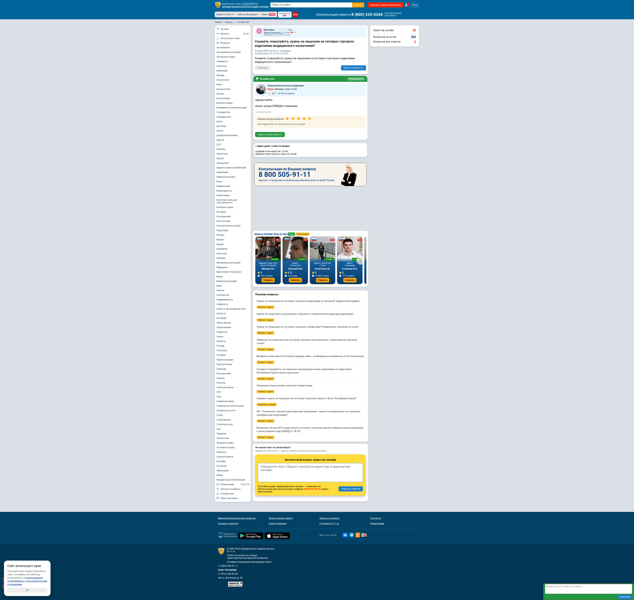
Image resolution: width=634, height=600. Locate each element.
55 (414, 30)
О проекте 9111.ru (329, 523)
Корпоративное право (228, 225)
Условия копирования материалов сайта (249, 562)
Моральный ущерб (226, 281)
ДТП (218, 144)
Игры (219, 181)
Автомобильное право (228, 52)
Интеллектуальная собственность (226, 201)
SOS (295, 14)
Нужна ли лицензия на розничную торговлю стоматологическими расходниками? (305, 313)
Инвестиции (222, 195)
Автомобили (223, 47)
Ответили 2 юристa (267, 404)
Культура (221, 253)
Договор (221, 126)
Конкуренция (223, 216)
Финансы (221, 452)
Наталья (269, 29)
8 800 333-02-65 (312, 489)
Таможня (221, 433)
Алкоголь (221, 66)
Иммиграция (223, 186)
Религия (220, 382)
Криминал (222, 248)
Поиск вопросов (277, 523)
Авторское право (225, 56)
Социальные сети (225, 410)
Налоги (220, 290)
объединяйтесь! (250, 4)
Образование (223, 327)
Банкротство (223, 89)
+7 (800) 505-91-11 (228, 566)
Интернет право (225, 207)
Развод (220, 378)
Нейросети (222, 304)
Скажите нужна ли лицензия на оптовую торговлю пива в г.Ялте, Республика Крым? (306, 398)
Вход (415, 5)
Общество (222, 332)
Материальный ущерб (228, 262)
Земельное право (225, 177)
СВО (218, 392)
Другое (220, 140)
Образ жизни (223, 322)
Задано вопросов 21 (273, 32)
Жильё (220, 158)
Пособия (221, 355)
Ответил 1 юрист (265, 307)
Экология (221, 466)
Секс (219, 396)
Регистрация (303, 234)
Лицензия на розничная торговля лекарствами (284, 385)
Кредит (220, 244)
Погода (220, 345)
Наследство (222, 295)
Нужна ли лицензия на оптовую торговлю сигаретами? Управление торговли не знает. (308, 326)
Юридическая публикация (230, 479)
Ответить (262, 67)
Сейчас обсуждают (247, 14)
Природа (221, 369)
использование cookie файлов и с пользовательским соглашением (27, 581)
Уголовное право (225, 447)
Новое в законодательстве (231, 309)
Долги (219, 130)
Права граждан (224, 359)
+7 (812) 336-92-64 (228, 573)
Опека (219, 336)
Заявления (222, 172)
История (221, 212)
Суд (218, 429)
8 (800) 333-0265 (367, 14)
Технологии (222, 438)
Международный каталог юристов (237, 518)
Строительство (224, 424)
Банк (219, 84)
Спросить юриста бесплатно (385, 5)
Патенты (221, 341)
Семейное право (225, 401)
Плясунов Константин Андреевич (285, 85)
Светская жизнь (225, 387)
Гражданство (223, 116)
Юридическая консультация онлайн (245, 7)
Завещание (222, 163)
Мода (219, 276)
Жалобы (221, 149)
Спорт (219, 415)
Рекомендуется (356, 79)
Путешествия (223, 373)
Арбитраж (222, 70)
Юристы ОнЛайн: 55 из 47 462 (270, 234)
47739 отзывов (283, 93)
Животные (222, 153)
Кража (220, 239)
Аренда (220, 75)
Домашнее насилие (226, 135)
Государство (223, 112)
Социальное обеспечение (230, 406)
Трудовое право (225, 442)
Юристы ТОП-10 (225, 14)
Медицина (222, 267)
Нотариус (221, 318)
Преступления (224, 364)
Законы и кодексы (329, 518)
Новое (267, 14)
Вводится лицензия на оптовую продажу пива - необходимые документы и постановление (310, 356)
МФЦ (219, 285)
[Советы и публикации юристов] (218, 5)
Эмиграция (222, 470)
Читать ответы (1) (353, 67)
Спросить (268, 280)
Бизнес (220, 93)
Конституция (223, 221)
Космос (220, 235)
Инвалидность (224, 190)
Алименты (222, 61)
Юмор (219, 475)
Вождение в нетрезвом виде (231, 107)
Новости (221, 313)
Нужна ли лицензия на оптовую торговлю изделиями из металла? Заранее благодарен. (308, 301)
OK (27, 590)
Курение (220, 258)
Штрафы (221, 461)
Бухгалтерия (223, 98)
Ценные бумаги (224, 456)
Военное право (224, 103)
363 (413, 36)
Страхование (223, 419)
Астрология (222, 80)
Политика (221, 350)
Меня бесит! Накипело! (228, 272)
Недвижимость (224, 299)
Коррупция (222, 230)
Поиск (291, 234)
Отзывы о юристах (228, 523)
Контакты (375, 518)
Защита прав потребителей (231, 167)
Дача (219, 121)
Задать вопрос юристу (270, 134)
